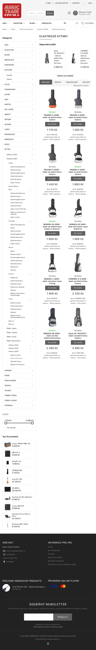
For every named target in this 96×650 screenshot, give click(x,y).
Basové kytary (15, 355)
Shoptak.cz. (56, 639)
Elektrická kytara (16, 176)
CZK (90, 3)
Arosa (11, 163)
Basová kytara (15, 170)
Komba (9, 75)
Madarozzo (9, 134)
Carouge (12, 221)
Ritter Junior (11, 336)
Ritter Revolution (13, 341)
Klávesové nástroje (17, 287)
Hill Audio (8, 109)
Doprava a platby (55, 557)
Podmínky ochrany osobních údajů (62, 564)
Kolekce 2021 (12, 159)
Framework (9, 89)
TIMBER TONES (10, 395)
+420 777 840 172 (9, 558)
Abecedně (86, 82)
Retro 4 (11, 324)
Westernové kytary (17, 364)
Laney (7, 129)
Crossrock (9, 65)
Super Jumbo (15, 182)
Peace (7, 144)
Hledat (50, 13)
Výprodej (8, 405)
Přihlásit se (63, 617)
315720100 (10, 554)
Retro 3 (11, 321)
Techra (7, 390)
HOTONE (7, 119)
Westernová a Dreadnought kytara (17, 316)
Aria (6, 45)
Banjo (12, 228)
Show (6, 375)
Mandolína (14, 267)
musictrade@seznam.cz (15, 551)
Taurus (7, 385)
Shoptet (43, 639)
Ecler (7, 84)
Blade (7, 55)
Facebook (10, 562)
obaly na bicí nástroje (18, 209)
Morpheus (9, 139)
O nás (48, 3)
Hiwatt (7, 114)
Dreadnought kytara (17, 173)
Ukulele (13, 270)
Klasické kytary (16, 361)
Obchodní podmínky (56, 561)
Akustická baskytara (17, 167)
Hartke (7, 104)
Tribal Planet (10, 400)
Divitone (8, 70)
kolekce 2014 (12, 154)
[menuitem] (6, 23)
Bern (10, 189)
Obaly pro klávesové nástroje (17, 213)
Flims (11, 299)
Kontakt (76, 3)
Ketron (7, 124)
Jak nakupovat (61, 3)
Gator (7, 94)
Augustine (9, 50)
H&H (6, 99)
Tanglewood (10, 380)
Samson (8, 370)
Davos (11, 247)
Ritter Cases (11, 328)
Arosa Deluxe (13, 186)
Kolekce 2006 (13, 348)
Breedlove (9, 60)
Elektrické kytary (16, 358)
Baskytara (14, 278)
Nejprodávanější (72, 82)
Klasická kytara (16, 179)
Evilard (11, 274)
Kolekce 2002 (13, 345)
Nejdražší (57, 82)
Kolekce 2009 (13, 351)
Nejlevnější (46, 82)
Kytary (9, 79)
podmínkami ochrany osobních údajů (48, 627)
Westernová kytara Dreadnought (17, 294)
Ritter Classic (12, 332)
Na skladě (20, 427)
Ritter (7, 149)
